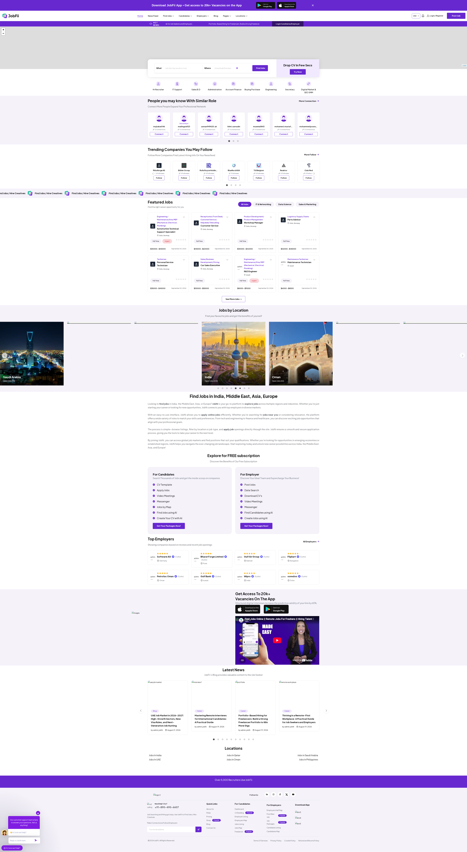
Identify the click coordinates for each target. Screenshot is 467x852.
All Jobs (244, 204)
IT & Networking (263, 204)
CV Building (239, 813)
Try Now (298, 72)
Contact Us (211, 828)
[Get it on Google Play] (265, 5)
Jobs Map (238, 828)
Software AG (164, 556)
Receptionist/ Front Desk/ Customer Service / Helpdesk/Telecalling (212, 219)
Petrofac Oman (165, 576)
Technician (161, 259)
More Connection (308, 101)
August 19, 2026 (217, 727)
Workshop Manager (253, 222)
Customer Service (209, 225)
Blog (216, 16)
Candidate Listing (274, 827)
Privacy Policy (276, 841)
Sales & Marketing (307, 204)
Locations (241, 16)
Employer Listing (241, 816)
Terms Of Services (260, 841)
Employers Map (241, 820)
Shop (208, 820)
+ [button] (3, 29)
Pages (226, 16)
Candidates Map (273, 831)
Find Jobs (167, 16)
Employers (202, 16)
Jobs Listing (239, 824)
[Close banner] (312, 5)
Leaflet (464, 65)
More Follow (310, 154)
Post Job (456, 15)
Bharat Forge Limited (212, 556)
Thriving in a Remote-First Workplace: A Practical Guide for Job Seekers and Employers (298, 719)
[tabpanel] (159, 125)
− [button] (3, 33)
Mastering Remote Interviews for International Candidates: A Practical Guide (211, 719)
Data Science (284, 204)
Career (199, 711)
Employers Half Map (275, 810)
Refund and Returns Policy (308, 841)
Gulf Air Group (251, 556)
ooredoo (292, 576)
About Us (210, 809)
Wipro (247, 576)
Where (207, 68)
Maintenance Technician (297, 259)
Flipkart (291, 556)
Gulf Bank (206, 576)
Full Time (156, 241)
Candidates (184, 16)
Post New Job (270, 815)
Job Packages (270, 822)
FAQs (208, 813)
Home (140, 16)
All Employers (310, 541)
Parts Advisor (294, 219)
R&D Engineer (250, 271)
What (159, 68)
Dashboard (239, 809)
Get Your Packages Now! (169, 526)
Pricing (209, 816)
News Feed (153, 16)
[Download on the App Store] (286, 5)
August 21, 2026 (173, 730)
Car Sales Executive (210, 265)
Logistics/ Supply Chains (298, 216)
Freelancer (239, 831)
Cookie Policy (290, 841)
